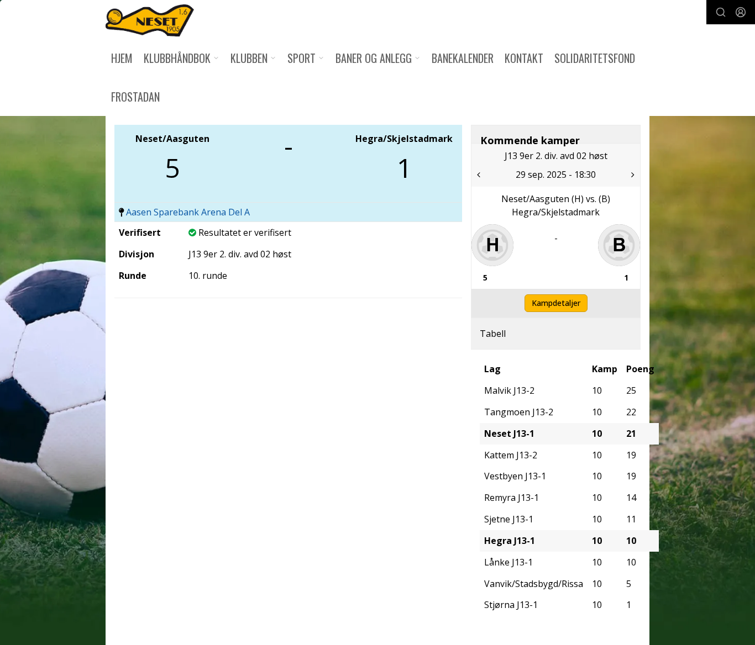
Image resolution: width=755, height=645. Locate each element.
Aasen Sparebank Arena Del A (188, 212)
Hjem (122, 58)
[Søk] (721, 12)
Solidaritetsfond (594, 58)
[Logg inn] (741, 12)
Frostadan (135, 96)
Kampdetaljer (556, 303)
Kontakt (524, 58)
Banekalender (463, 58)
